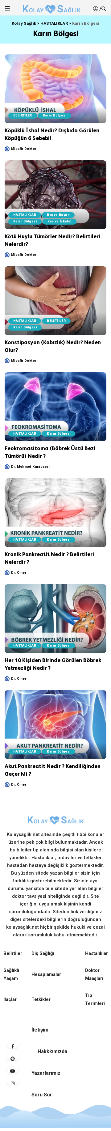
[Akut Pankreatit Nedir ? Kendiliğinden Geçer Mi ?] (55, 724)
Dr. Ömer (18, 572)
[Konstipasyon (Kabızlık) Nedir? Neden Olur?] (55, 300)
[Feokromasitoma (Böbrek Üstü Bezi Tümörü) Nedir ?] (55, 406)
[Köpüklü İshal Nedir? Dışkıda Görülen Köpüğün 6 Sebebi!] (55, 88)
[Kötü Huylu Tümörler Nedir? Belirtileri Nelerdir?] (55, 194)
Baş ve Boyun (58, 215)
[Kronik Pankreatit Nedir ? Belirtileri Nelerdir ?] (55, 512)
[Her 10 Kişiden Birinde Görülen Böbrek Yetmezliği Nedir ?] (55, 618)
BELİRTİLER (22, 115)
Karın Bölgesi (54, 115)
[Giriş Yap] (96, 9)
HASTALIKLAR (24, 215)
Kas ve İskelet (59, 221)
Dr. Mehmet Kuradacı (29, 466)
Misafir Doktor (23, 148)
